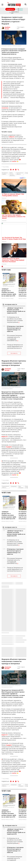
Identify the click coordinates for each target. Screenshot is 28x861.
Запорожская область (19, 173)
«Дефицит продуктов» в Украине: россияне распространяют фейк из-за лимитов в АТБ (9, 292)
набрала (11, 137)
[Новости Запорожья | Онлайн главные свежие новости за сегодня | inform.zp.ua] (14, 4)
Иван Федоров (21, 486)
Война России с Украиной (12, 174)
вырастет (5, 436)
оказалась (5, 108)
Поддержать (10, 9)
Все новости (14, 353)
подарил (9, 447)
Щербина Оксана (7, 27)
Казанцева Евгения (8, 369)
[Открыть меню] (2, 5)
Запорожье (13, 486)
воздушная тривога (5, 173)
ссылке (14, 161)
